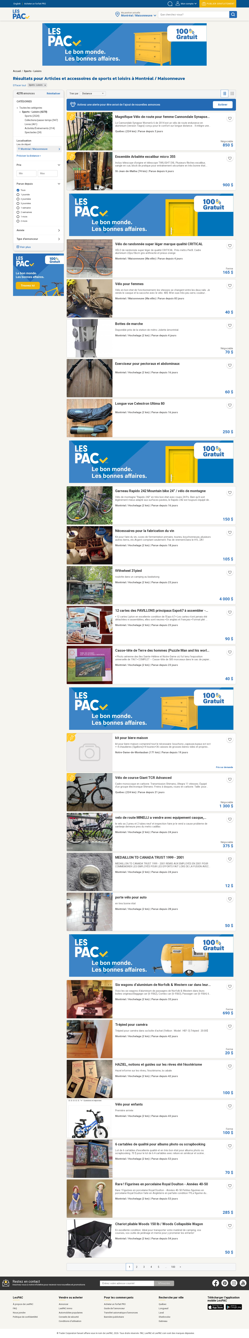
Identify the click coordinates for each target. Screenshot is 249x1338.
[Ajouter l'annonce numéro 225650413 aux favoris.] (229, 119)
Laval (161, 1312)
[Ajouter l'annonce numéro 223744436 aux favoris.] (229, 1186)
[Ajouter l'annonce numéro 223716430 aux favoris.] (229, 1226)
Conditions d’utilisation (70, 1321)
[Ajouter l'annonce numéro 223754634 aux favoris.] (229, 1147)
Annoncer (63, 1304)
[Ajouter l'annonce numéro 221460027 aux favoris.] (229, 820)
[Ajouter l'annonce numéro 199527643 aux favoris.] (229, 1027)
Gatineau (163, 1321)
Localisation (24, 140)
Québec (162, 1304)
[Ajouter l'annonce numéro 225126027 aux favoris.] (229, 366)
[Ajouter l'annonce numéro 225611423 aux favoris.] (229, 159)
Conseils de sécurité (69, 1317)
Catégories (24, 101)
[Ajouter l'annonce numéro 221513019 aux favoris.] (229, 613)
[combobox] (193, 14)
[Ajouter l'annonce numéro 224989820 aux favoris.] (229, 740)
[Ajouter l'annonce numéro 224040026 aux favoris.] (229, 1107)
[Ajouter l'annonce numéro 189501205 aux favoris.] (229, 1067)
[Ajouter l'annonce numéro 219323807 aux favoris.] (229, 326)
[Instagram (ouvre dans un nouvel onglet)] (233, 1286)
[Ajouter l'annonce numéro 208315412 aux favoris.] (229, 533)
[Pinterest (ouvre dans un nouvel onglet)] (224, 1286)
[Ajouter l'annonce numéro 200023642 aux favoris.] (229, 987)
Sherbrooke (164, 1317)
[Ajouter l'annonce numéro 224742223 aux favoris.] (229, 573)
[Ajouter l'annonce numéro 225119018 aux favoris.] (229, 406)
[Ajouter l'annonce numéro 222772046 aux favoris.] (229, 286)
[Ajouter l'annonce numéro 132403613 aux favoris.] (229, 860)
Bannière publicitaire (114, 1317)
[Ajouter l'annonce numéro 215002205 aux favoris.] (229, 900)
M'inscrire (164, 1283)
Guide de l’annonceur (114, 1308)
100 (173, 1267)
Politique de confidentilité (25, 1317)
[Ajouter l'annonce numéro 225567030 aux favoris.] (229, 246)
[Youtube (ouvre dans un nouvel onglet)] (243, 1286)
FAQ (15, 1308)
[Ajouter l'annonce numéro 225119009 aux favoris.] (229, 493)
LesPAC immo (65, 1308)
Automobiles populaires (70, 1312)
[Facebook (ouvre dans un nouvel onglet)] (215, 1286)
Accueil (17, 71)
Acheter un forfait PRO (115, 1304)
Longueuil (163, 1308)
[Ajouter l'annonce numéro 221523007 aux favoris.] (229, 653)
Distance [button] (87, 93)
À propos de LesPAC (23, 1304)
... (166, 1267)
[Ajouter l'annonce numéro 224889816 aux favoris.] (229, 780)
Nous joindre (19, 1312)
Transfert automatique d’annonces (121, 1312)
